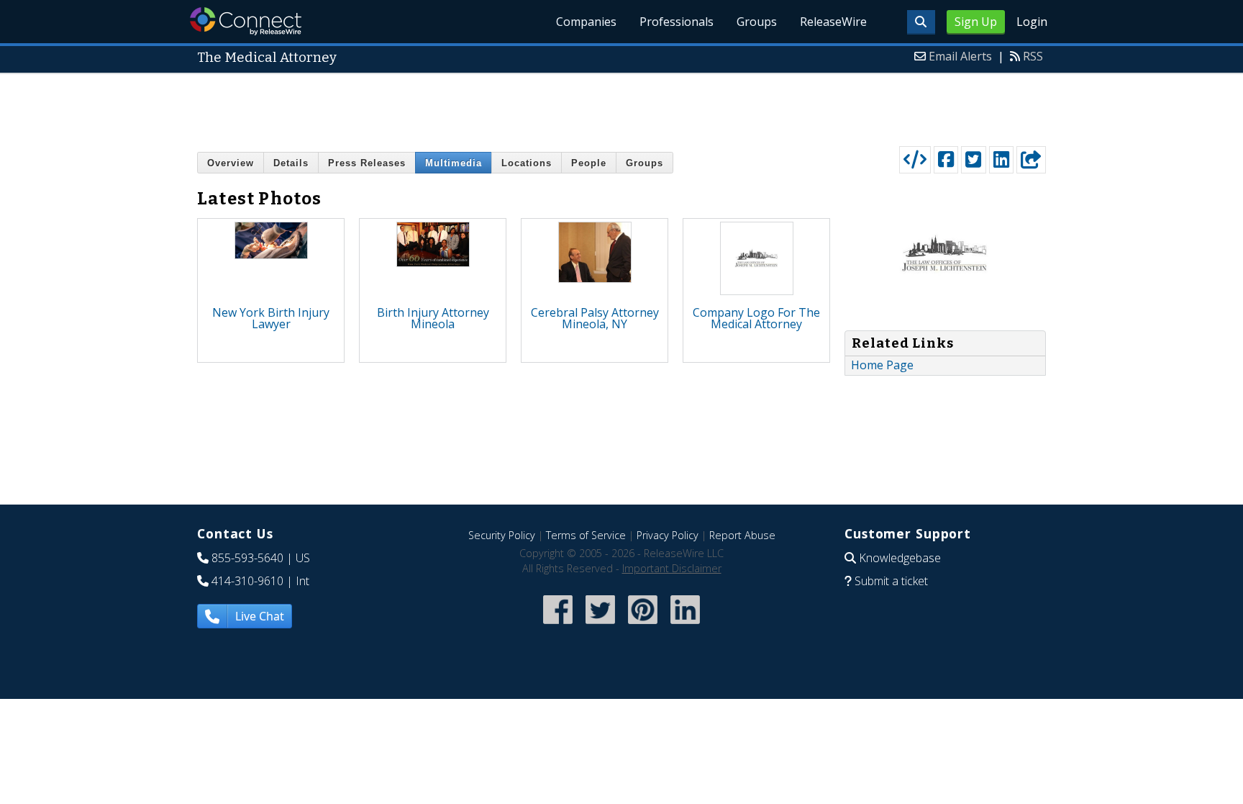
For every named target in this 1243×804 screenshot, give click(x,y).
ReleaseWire (833, 22)
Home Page (882, 365)
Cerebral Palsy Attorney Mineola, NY (595, 318)
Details (291, 163)
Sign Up (976, 22)
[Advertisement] (621, 106)
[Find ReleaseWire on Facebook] (558, 625)
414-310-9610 (247, 581)
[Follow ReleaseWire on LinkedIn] (685, 625)
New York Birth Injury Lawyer (270, 318)
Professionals (676, 22)
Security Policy (501, 535)
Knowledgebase (900, 558)
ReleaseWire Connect (245, 21)
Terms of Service (586, 535)
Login (1031, 22)
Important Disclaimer (671, 568)
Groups (757, 22)
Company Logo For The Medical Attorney (756, 318)
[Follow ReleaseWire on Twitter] (600, 625)
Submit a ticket (891, 581)
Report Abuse (742, 535)
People (588, 163)
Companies (586, 22)
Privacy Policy (667, 535)
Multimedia (453, 163)
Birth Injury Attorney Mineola (433, 318)
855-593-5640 (247, 558)
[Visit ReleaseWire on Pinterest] (643, 625)
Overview (230, 163)
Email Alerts (960, 56)
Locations (526, 163)
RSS (1033, 56)
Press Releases (367, 163)
